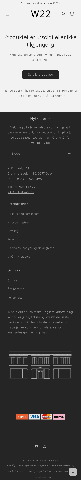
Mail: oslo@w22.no (21, 192)
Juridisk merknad (42, 477)
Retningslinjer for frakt (39, 471)
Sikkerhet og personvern (24, 213)
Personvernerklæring (63, 465)
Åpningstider (16, 288)
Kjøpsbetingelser (18, 222)
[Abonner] (69, 153)
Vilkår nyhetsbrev (19, 256)
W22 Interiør (40, 460)
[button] (7, 14)
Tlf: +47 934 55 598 (21, 186)
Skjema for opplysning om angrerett (31, 248)
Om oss (13, 280)
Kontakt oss (15, 297)
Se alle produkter (40, 74)
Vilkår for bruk (16, 471)
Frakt (11, 239)
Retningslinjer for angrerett (33, 465)
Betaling (13, 231)
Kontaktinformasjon (66, 471)
